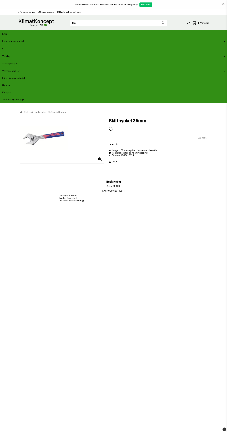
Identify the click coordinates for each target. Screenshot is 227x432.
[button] (188, 23)
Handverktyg (40, 112)
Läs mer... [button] (202, 137)
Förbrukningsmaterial (13, 78)
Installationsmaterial (13, 41)
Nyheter (6, 85)
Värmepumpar (10, 63)
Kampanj (7, 92)
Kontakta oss (118, 153)
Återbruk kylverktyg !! (13, 99)
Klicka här (146, 4)
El (3, 48)
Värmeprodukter (11, 71)
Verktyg (6, 56)
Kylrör (5, 34)
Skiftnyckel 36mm (57, 112)
